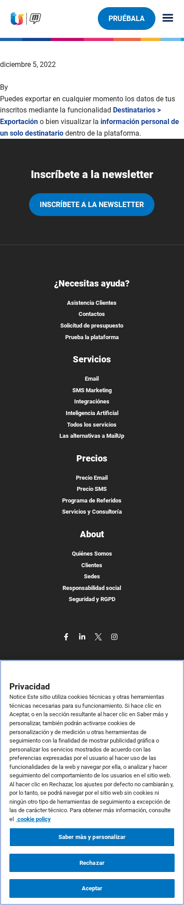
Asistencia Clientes (92, 302)
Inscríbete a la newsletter (92, 204)
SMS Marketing (92, 390)
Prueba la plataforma (92, 337)
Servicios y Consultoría (92, 511)
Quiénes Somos (92, 553)
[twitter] (99, 636)
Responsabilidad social (92, 588)
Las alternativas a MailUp (91, 435)
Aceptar (92, 888)
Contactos (92, 314)
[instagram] (114, 636)
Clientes (91, 565)
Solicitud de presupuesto (91, 325)
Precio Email (92, 477)
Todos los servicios (92, 424)
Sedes (92, 576)
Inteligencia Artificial (92, 413)
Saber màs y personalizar (92, 837)
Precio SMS (92, 489)
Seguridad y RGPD (92, 599)
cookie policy (33, 819)
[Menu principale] (164, 18)
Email (92, 378)
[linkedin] (83, 636)
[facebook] (67, 636)
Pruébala (127, 18)
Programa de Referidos (91, 500)
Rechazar (92, 862)
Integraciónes (91, 401)
